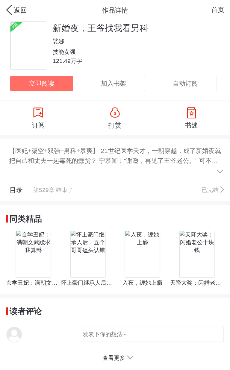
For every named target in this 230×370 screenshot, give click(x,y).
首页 (217, 9)
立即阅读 (41, 83)
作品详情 (115, 10)
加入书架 (113, 83)
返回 (20, 10)
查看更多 (114, 358)
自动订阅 (185, 83)
